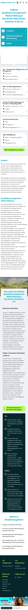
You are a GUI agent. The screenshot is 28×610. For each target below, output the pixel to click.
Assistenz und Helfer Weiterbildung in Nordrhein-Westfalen (13, 529)
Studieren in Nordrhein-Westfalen (12, 524)
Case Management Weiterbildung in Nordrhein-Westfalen (12, 547)
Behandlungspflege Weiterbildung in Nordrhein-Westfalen (12, 535)
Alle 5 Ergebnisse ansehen (14, 150)
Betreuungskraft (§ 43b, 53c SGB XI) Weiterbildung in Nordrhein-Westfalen (13, 541)
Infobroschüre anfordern (6, 608)
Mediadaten (17, 566)
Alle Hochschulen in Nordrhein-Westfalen (14, 409)
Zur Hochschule (17, 608)
